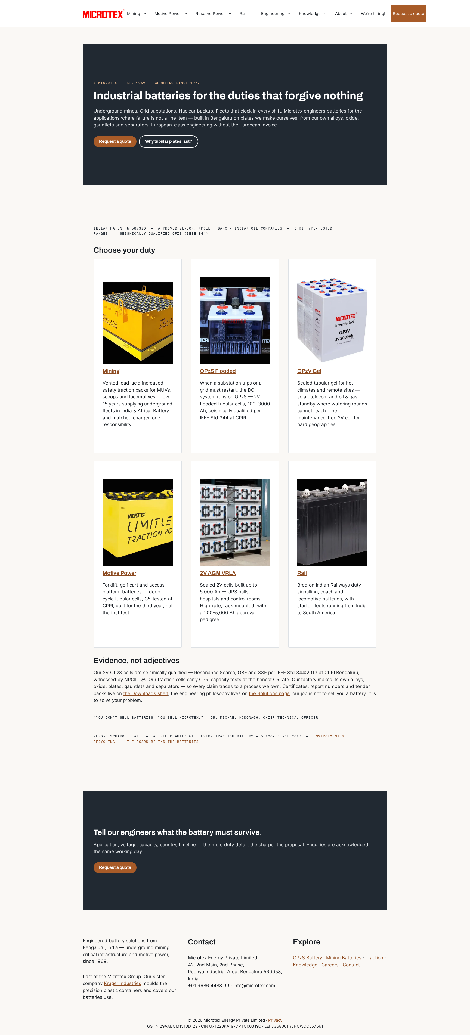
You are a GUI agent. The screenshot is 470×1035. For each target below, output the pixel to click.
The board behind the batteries (163, 741)
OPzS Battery (307, 957)
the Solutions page (269, 693)
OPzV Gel (309, 371)
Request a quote (408, 13)
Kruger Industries (122, 983)
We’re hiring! (373, 13)
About (341, 13)
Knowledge (310, 13)
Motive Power (167, 13)
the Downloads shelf (145, 693)
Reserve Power (210, 13)
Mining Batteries (343, 957)
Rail (243, 13)
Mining (133, 13)
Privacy (275, 1020)
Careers (330, 965)
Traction (374, 957)
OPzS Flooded (218, 371)
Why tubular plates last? (168, 141)
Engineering (273, 13)
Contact (351, 965)
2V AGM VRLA (218, 573)
